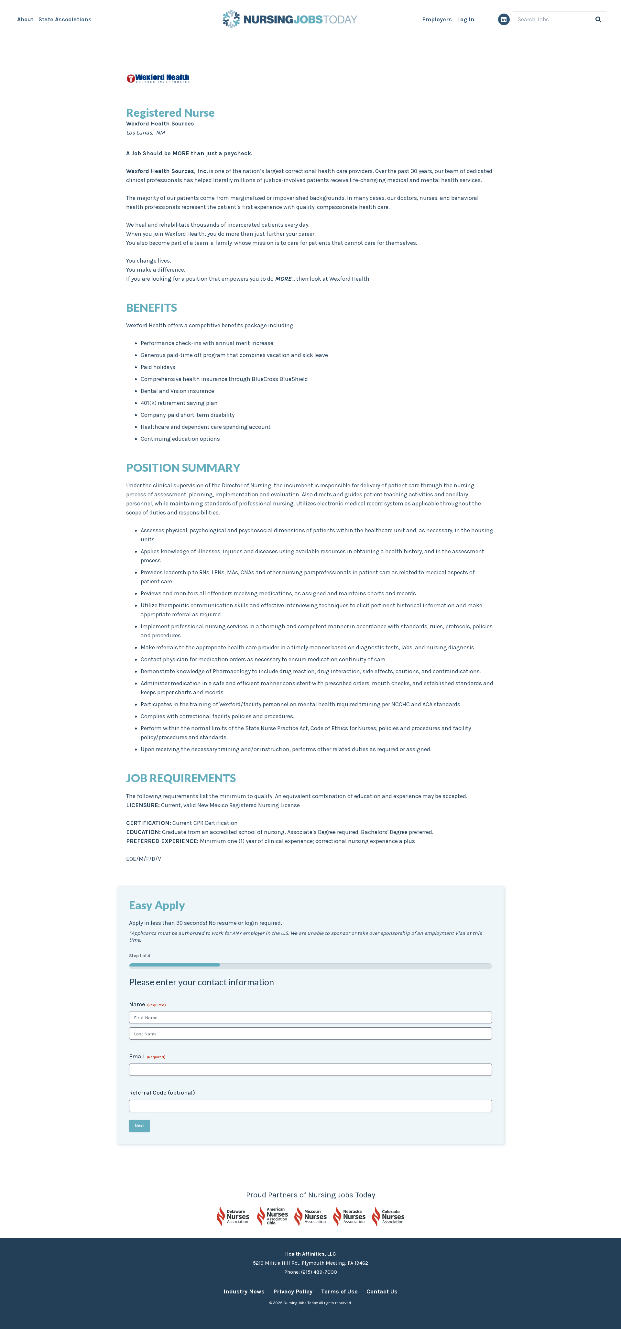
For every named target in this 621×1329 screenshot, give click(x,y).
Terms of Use (339, 1291)
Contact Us (382, 1291)
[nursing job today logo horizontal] (288, 19)
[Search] (598, 19)
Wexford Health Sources (158, 71)
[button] (96, 19)
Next (139, 1126)
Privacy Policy (292, 1291)
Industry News (244, 1291)
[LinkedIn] (504, 19)
